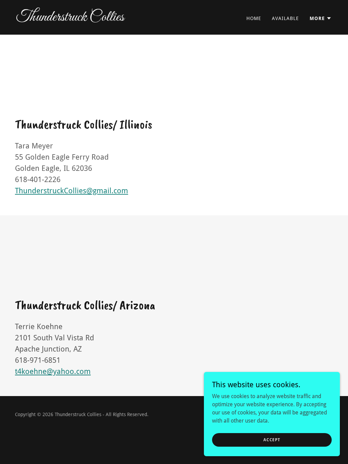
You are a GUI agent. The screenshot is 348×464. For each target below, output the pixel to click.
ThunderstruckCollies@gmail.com (71, 190)
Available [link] (285, 18)
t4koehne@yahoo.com (53, 371)
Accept (271, 439)
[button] (321, 18)
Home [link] (253, 18)
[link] (92, 19)
